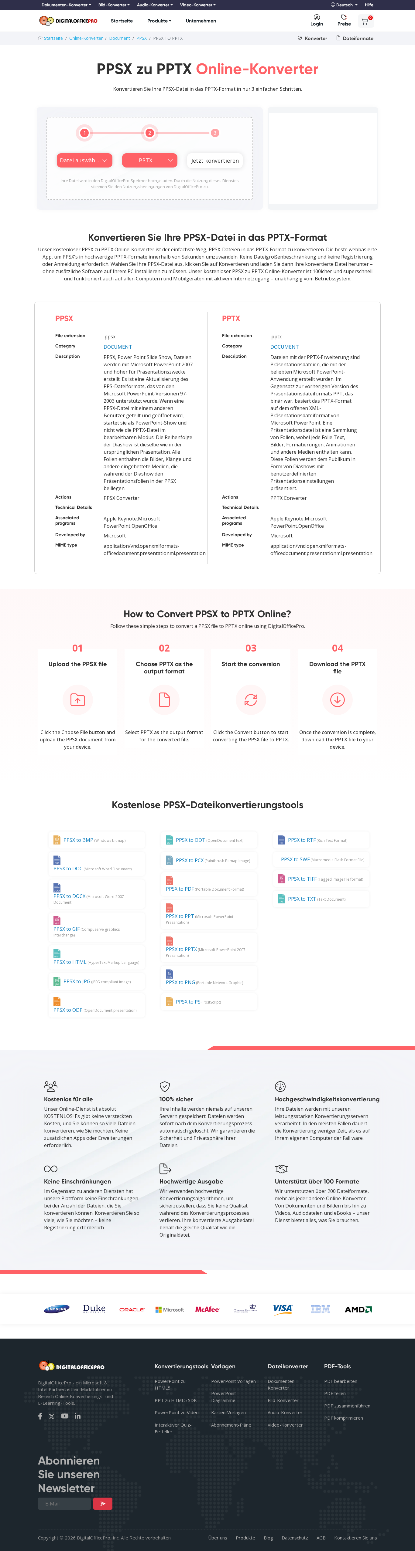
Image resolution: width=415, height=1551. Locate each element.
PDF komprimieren (343, 1418)
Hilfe (369, 5)
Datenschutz (295, 1538)
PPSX (141, 38)
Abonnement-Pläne (231, 1425)
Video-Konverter (285, 1425)
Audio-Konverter (285, 1412)
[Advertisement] (323, 158)
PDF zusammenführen (347, 1406)
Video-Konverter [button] (196, 5)
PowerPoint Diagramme (223, 1396)
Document (119, 38)
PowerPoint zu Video (177, 1412)
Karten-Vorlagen (228, 1412)
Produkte (157, 21)
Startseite (122, 21)
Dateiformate (357, 38)
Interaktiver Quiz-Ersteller (173, 1428)
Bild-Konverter (283, 1400)
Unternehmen (201, 21)
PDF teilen (335, 1393)
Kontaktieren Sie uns (355, 1538)
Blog (268, 1538)
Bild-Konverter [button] (112, 5)
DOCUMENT (118, 347)
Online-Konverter (86, 38)
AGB (321, 1538)
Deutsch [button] (344, 5)
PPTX (231, 318)
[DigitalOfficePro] (68, 21)
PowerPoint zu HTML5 (170, 1384)
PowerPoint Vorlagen (233, 1381)
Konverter (315, 38)
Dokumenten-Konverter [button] (64, 5)
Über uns (217, 1538)
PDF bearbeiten (340, 1381)
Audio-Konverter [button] (153, 5)
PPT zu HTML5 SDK (176, 1400)
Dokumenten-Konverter (282, 1384)
